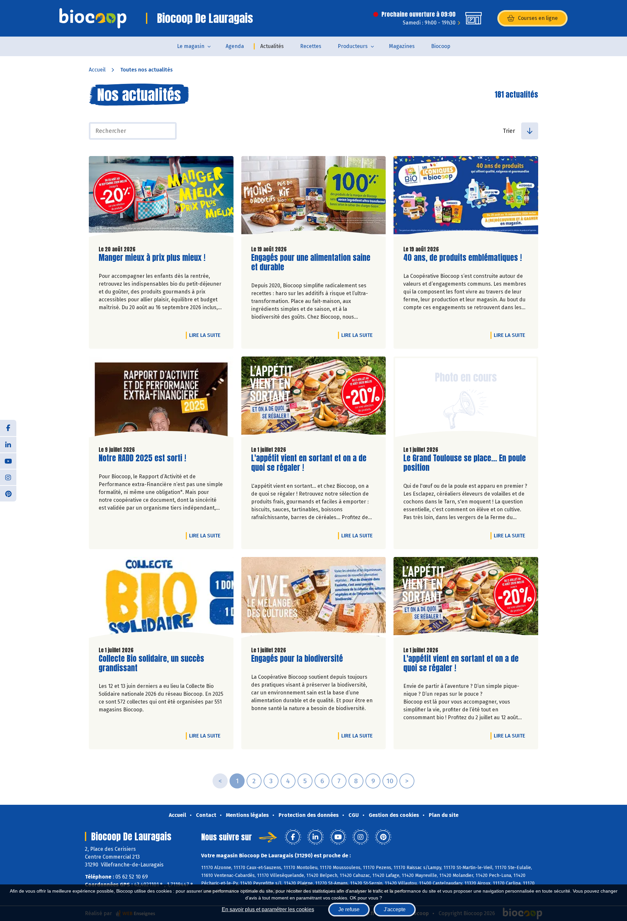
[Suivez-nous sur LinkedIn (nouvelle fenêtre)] (8, 444)
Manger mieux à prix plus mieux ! (152, 257)
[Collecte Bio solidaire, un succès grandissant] (161, 599)
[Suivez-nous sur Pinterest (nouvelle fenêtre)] (8, 493)
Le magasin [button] (190, 46)
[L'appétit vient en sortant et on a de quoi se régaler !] (313, 399)
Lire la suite (206, 335)
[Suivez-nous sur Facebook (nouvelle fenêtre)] (8, 428)
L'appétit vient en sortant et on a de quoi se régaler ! (308, 462)
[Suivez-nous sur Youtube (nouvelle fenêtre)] (8, 461)
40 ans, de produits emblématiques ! (462, 257)
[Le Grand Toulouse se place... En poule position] (466, 399)
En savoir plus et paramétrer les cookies (268, 909)
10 (390, 781)
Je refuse (349, 909)
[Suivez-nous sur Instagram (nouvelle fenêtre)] (8, 477)
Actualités (272, 46)
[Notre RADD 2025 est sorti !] (161, 399)
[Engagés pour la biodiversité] (313, 599)
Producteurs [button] (353, 46)
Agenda (235, 46)
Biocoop (440, 46)
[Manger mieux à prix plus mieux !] (161, 198)
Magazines (402, 46)
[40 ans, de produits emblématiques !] (466, 198)
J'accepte (395, 909)
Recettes (310, 46)
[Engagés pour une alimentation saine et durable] (313, 198)
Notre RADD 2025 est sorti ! (142, 458)
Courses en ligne (538, 18)
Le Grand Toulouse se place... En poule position (464, 462)
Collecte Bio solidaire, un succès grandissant (151, 663)
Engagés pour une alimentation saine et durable (310, 262)
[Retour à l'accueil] (92, 18)
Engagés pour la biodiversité (297, 658)
